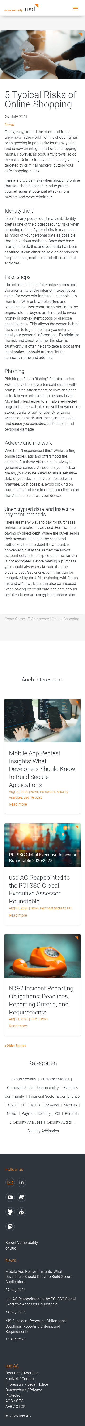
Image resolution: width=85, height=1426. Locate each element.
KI (22, 1105)
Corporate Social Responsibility (33, 1088)
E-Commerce (38, 619)
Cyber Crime (15, 619)
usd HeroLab (33, 797)
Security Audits (59, 1122)
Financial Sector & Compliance (54, 1096)
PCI (69, 908)
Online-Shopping (65, 619)
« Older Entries (15, 1046)
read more (18, 804)
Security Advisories (43, 1131)
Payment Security (53, 908)
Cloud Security (24, 1079)
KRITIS (34, 1105)
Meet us (70, 1105)
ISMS (34, 1019)
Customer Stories (55, 1079)
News (9, 124)
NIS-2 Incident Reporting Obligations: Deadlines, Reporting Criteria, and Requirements (35, 1326)
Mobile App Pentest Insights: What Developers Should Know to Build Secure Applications (42, 769)
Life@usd (51, 1105)
